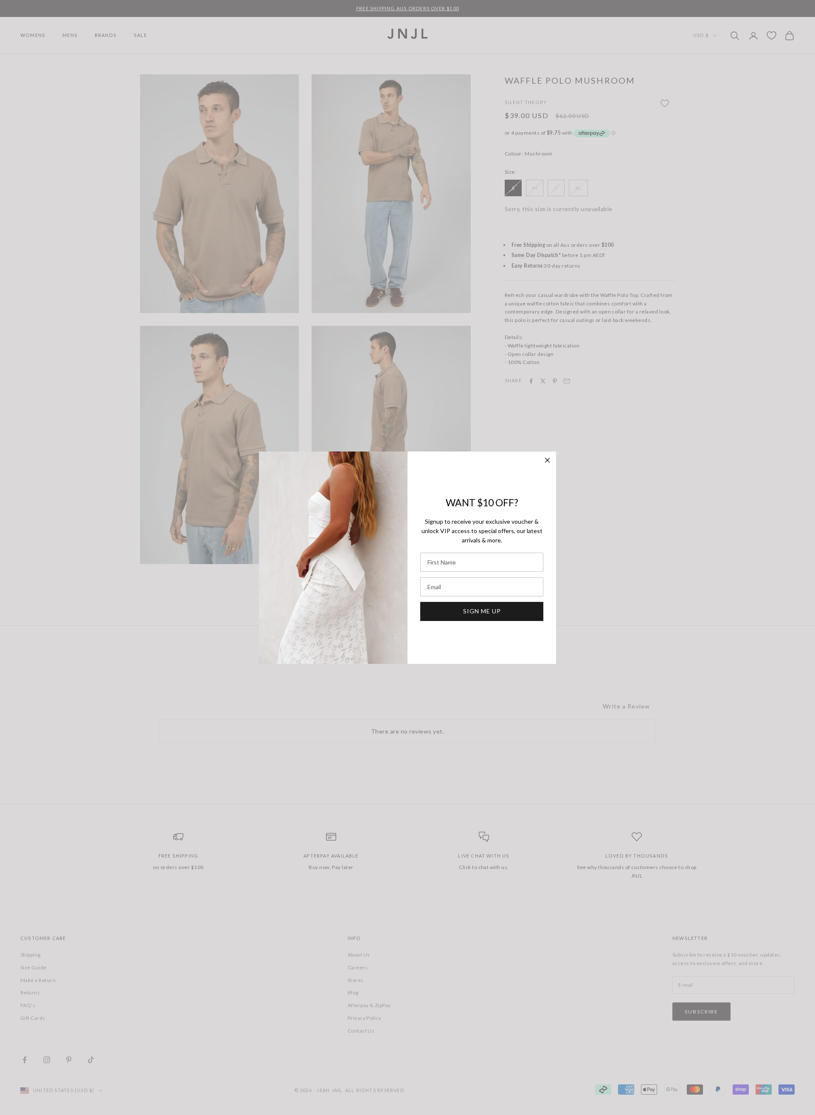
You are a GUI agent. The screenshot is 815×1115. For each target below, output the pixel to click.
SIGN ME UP (482, 611)
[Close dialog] (547, 460)
